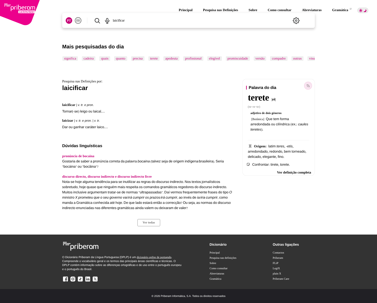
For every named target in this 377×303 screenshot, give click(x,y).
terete (154, 58)
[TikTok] (80, 281)
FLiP (275, 263)
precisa (138, 58)
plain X (277, 273)
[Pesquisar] (97, 20)
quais (104, 58)
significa (70, 58)
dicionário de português (154, 257)
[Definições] (296, 20)
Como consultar (279, 10)
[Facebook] (65, 281)
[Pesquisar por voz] (107, 20)
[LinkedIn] (87, 281)
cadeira (89, 58)
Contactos (278, 252)
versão (260, 58)
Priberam (278, 257)
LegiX (276, 268)
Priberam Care (281, 278)
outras (297, 58)
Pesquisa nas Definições (220, 10)
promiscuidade (238, 58)
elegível (214, 58)
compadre (279, 58)
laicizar (67, 121)
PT (69, 20)
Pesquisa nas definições (223, 257)
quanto (120, 58)
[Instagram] (73, 281)
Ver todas (149, 222)
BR (78, 20)
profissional (193, 58)
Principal (185, 10)
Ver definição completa (294, 172)
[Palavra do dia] (308, 86)
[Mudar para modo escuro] (362, 10)
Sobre (252, 10)
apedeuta (171, 58)
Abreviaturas (312, 10)
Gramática (340, 10)
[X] (95, 281)
